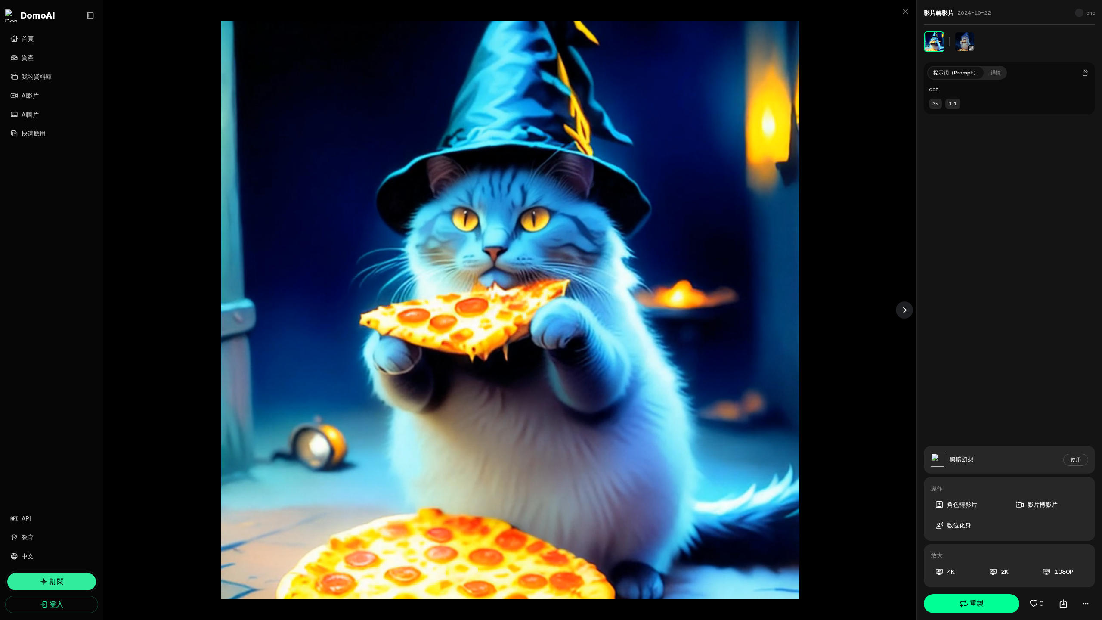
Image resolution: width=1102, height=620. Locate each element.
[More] (1085, 603)
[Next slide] (904, 310)
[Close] (905, 11)
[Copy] (1086, 73)
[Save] (1063, 603)
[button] (971, 603)
